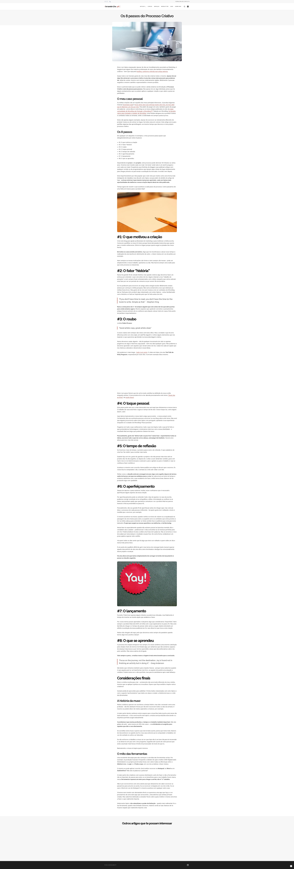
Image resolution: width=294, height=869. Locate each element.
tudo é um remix (141, 352)
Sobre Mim (178, 6)
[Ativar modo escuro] (108, 1)
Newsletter (164, 6)
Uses (171, 6)
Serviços (156, 6)
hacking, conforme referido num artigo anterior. (152, 71)
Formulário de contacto (182, 1)
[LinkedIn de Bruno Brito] (187, 6)
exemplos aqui (128, 105)
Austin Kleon (130, 397)
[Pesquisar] (184, 6)
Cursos (150, 6)
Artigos (142, 6)
